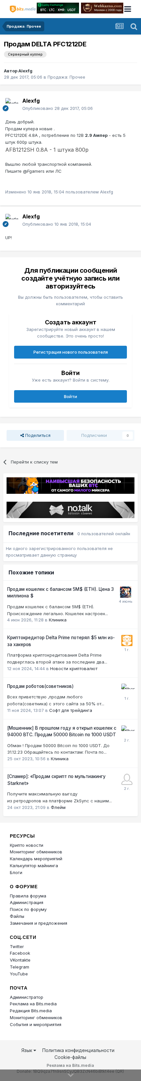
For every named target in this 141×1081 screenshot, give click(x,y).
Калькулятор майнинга (34, 865)
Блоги (16, 872)
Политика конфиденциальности (78, 1050)
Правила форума (28, 895)
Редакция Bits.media (31, 1010)
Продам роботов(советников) (40, 686)
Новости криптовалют (73, 668)
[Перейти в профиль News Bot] (126, 640)
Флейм (58, 807)
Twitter (17, 946)
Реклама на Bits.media (33, 1003)
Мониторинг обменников (36, 851)
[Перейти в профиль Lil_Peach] (126, 779)
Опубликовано (57, 108)
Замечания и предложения (38, 923)
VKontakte (20, 960)
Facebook (20, 953)
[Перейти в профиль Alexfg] (11, 104)
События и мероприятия (35, 1024)
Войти (70, 396)
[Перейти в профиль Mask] (125, 592)
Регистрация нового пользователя (70, 352)
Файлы (17, 916)
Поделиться (37, 435)
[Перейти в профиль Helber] (126, 689)
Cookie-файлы (70, 1057)
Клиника (58, 619)
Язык (27, 1050)
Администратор (26, 997)
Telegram (19, 966)
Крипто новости (26, 845)
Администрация (26, 902)
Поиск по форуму (28, 909)
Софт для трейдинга (70, 710)
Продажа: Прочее (66, 77)
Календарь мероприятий (36, 858)
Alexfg (25, 70)
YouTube (19, 973)
